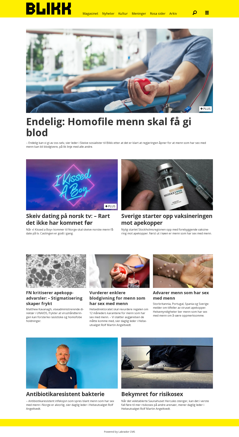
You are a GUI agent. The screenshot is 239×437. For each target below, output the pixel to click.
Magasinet (90, 13)
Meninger (139, 13)
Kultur (123, 13)
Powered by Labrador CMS (119, 431)
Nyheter (108, 13)
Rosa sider (158, 13)
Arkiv (173, 13)
